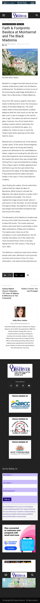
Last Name (7, 483)
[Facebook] (11, 386)
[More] (28, 275)
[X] (23, 386)
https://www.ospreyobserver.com (20, 323)
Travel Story (20, 24)
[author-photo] (20, 317)
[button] (3, 15)
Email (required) (9, 491)
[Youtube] (29, 386)
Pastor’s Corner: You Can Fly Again (29, 290)
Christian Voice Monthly (15, 21)
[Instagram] (17, 385)
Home (4, 21)
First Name (7, 475)
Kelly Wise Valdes (10, 44)
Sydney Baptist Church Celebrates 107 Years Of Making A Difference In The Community (10, 293)
